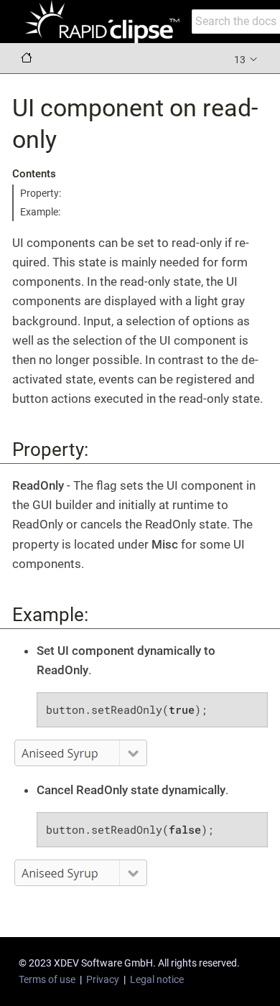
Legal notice (157, 979)
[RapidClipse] (102, 21)
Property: (40, 193)
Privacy (102, 979)
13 (241, 59)
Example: (40, 212)
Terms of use (47, 979)
